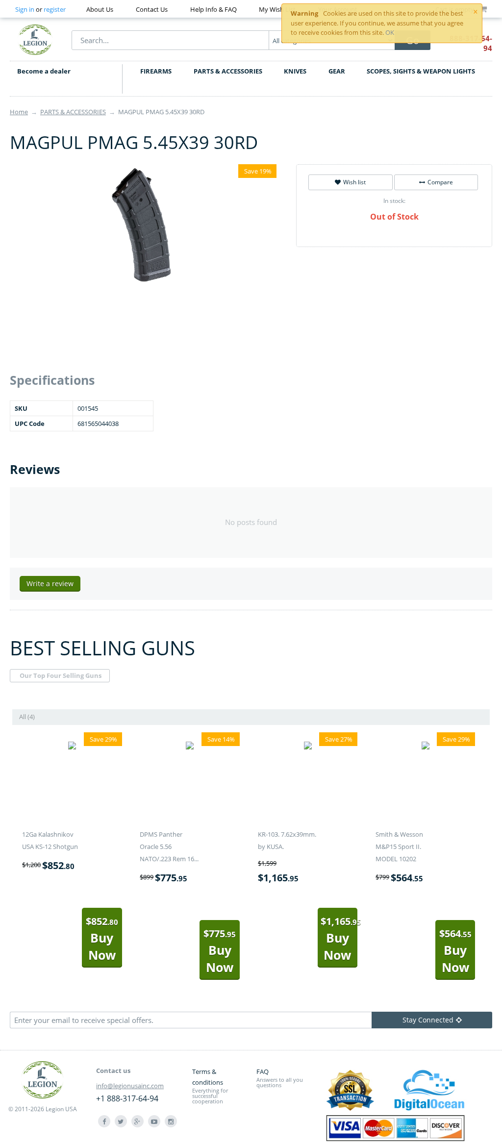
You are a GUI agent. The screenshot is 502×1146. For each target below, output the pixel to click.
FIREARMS (156, 71)
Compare (440, 182)
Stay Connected (427, 1019)
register (55, 9)
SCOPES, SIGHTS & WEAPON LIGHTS (421, 71)
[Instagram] (171, 1121)
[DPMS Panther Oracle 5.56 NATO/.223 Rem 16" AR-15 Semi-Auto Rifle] (190, 747)
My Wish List (277, 9)
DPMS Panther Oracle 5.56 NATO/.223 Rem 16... (169, 846)
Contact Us (152, 9)
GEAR (336, 71)
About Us (99, 9)
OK (389, 32)
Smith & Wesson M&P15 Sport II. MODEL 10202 (399, 846)
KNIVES (295, 71)
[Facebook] (104, 1121)
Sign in (24, 9)
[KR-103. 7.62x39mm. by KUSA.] (308, 747)
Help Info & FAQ (213, 9)
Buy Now (102, 939)
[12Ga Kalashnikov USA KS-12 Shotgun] (72, 747)
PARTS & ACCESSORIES (228, 71)
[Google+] (137, 1121)
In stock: (394, 201)
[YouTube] (154, 1121)
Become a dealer (44, 71)
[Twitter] (121, 1121)
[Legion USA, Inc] (35, 39)
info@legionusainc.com (130, 1085)
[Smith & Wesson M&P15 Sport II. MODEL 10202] (425, 747)
